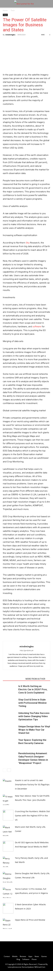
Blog (18, 959)
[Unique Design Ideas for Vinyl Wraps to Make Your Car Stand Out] (10, 730)
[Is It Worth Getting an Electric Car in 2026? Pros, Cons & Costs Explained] (10, 689)
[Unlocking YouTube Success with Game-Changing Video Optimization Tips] (10, 716)
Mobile (15, 956)
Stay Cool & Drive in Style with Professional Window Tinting (32, 702)
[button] (4, 4)
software (37, 326)
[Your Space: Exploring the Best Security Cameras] (10, 743)
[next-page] (9, 770)
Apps (30, 956)
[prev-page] (4, 770)
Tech (13, 10)
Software (25, 959)
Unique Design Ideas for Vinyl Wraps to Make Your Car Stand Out (34, 729)
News (37, 956)
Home (5, 10)
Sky (28, 242)
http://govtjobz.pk (26, 650)
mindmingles (10, 35)
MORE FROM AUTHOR (35, 679)
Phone (34, 959)
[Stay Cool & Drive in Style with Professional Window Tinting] (10, 703)
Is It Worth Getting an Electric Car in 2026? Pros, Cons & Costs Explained (32, 689)
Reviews (23, 956)
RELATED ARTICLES (13, 679)
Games (44, 956)
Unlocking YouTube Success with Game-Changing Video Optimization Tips (33, 716)
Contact (7, 956)
